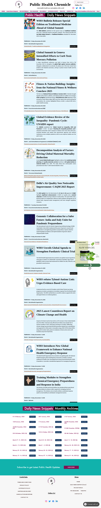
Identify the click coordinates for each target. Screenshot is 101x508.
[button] (90, 268)
